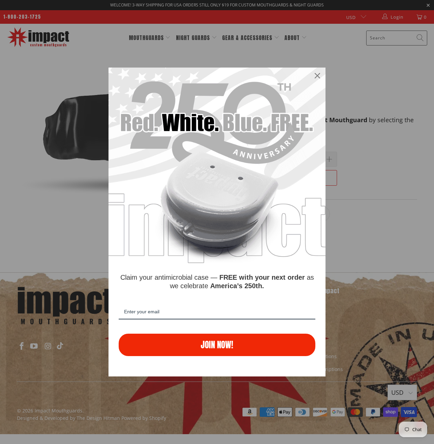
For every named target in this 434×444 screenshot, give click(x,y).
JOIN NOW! (217, 344)
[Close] (317, 76)
